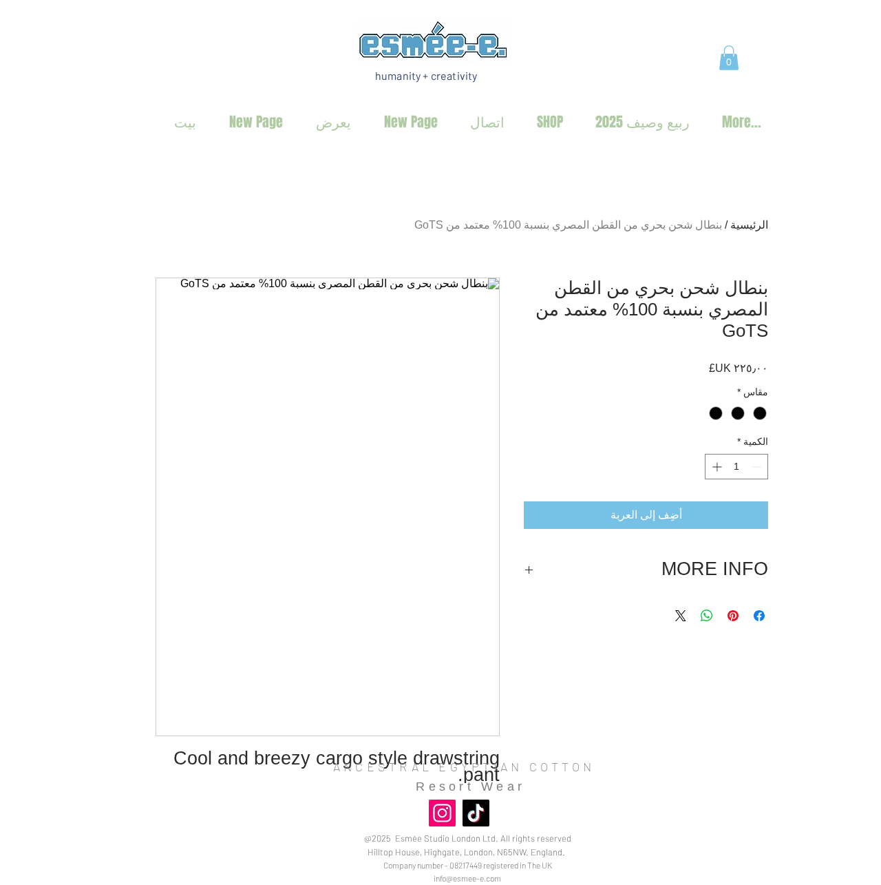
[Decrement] (757, 467)
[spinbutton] (736, 467)
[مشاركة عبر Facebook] (759, 615)
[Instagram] (442, 813)
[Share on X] (680, 615)
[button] (729, 57)
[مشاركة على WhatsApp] (707, 615)
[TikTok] (476, 813)
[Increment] (715, 467)
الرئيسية (749, 225)
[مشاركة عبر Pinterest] (733, 615)
